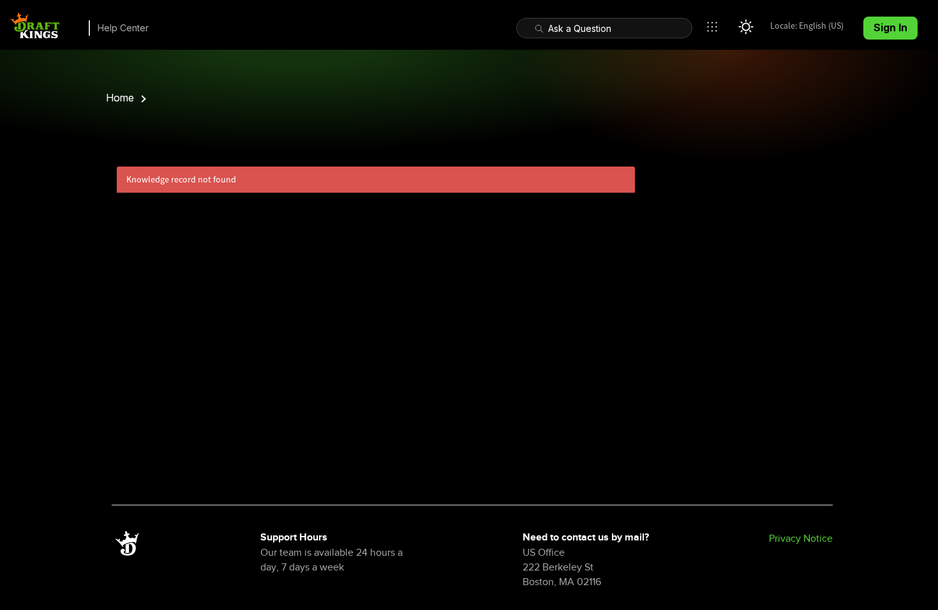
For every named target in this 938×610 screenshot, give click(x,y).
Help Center (123, 27)
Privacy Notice (801, 538)
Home (120, 97)
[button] (715, 26)
